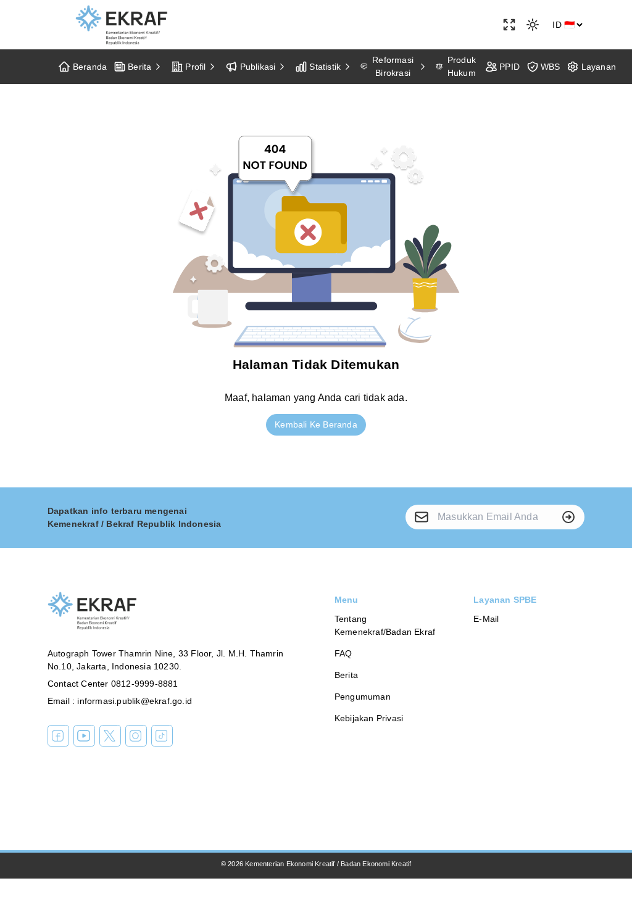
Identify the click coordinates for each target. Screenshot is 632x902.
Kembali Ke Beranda (316, 424)
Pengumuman (363, 696)
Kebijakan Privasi (369, 718)
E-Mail (486, 619)
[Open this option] (509, 24)
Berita (346, 675)
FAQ (343, 653)
